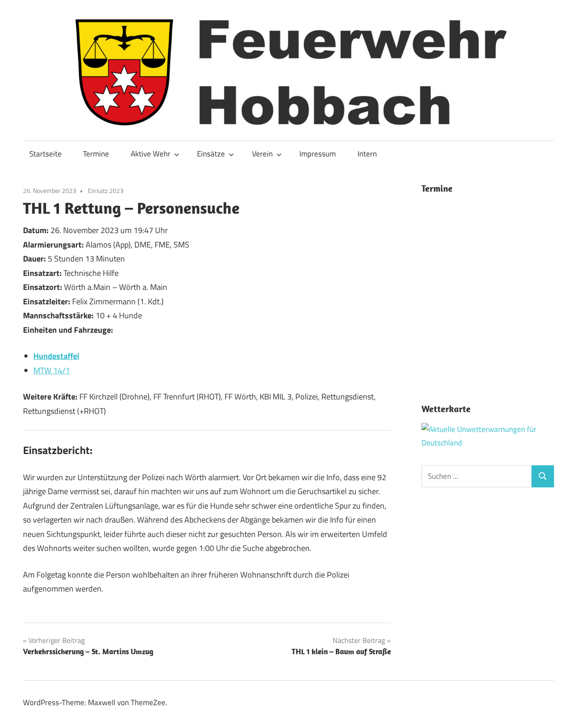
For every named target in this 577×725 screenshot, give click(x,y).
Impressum (317, 154)
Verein (262, 154)
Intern (367, 154)
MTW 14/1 (51, 370)
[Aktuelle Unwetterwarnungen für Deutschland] (487, 443)
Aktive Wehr (150, 154)
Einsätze (211, 154)
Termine (96, 154)
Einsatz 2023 (106, 190)
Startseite (45, 154)
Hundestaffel (56, 356)
